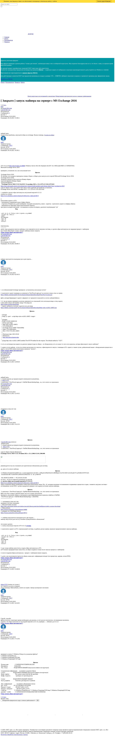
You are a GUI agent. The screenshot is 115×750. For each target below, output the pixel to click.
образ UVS (5, 380)
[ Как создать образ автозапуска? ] (12, 232)
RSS (2, 106)
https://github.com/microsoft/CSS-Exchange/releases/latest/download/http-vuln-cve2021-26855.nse (29, 307)
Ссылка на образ (49, 135)
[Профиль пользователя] (6, 108)
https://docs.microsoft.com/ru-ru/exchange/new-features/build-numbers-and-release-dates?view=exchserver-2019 (32, 186)
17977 (10, 145)
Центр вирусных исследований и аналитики (41, 96)
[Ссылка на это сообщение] (14, 132)
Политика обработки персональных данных (14, 734)
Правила (7, 42)
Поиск (6, 38)
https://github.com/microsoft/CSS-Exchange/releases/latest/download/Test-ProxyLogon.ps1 (26, 294)
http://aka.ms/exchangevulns (11, 337)
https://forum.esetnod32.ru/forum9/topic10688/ (14, 509)
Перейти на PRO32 (6, 79)
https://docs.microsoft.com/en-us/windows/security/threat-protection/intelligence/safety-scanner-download (30, 506)
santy (2, 142)
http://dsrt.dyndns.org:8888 (17, 166)
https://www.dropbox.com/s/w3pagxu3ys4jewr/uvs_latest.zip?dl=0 (20, 196)
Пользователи (8, 40)
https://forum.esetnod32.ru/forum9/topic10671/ (14, 513)
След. (4, 105)
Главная (6, 37)
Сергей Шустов (5, 110)
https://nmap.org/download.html (10, 304)
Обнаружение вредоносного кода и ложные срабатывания (73, 96)
